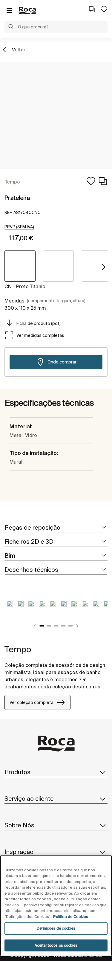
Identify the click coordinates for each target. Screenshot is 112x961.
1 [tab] (41, 626)
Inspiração (18, 851)
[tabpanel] (9, 608)
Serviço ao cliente (29, 798)
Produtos (17, 772)
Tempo (17, 649)
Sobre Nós (19, 825)
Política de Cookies (70, 916)
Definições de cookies (56, 928)
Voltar (18, 49)
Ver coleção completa (31, 702)
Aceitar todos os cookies (56, 945)
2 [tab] (49, 626)
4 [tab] (63, 626)
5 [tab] (70, 626)
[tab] (56, 527)
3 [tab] (56, 626)
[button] (11, 27)
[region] (56, 905)
